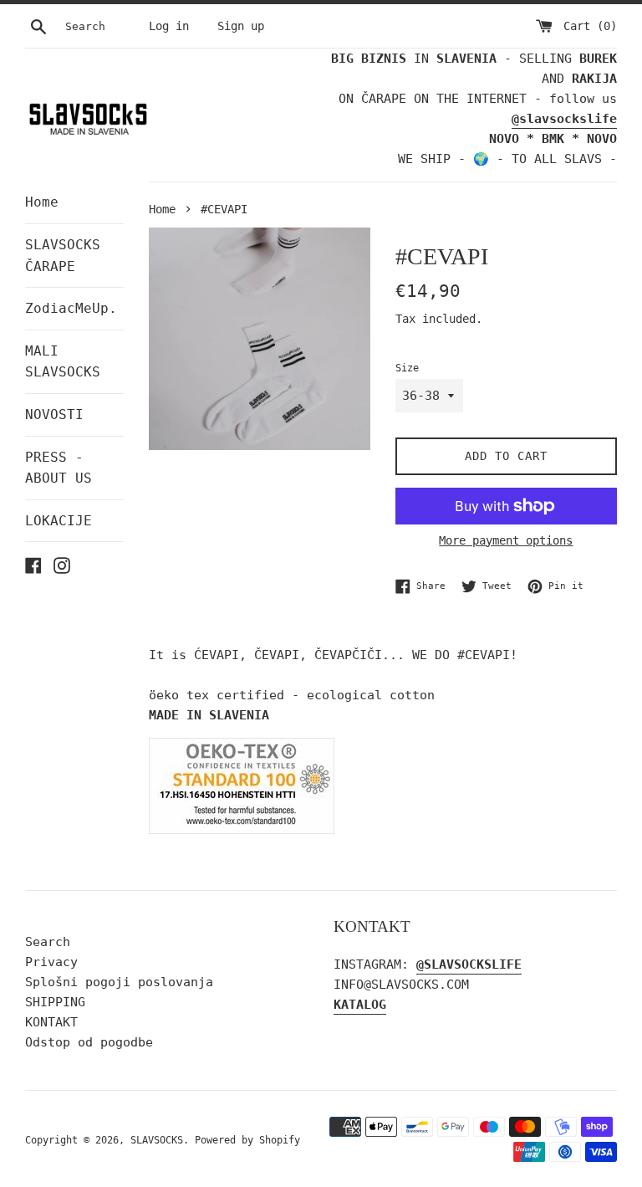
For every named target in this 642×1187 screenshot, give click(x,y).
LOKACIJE (58, 521)
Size (407, 368)
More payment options (506, 540)
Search (47, 941)
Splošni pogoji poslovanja (119, 982)
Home (42, 202)
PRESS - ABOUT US (58, 468)
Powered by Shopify (247, 1140)
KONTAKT (51, 1022)
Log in (169, 26)
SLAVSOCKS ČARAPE (62, 255)
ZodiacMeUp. (71, 308)
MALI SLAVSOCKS (62, 362)
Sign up (240, 26)
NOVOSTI (54, 414)
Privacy (51, 962)
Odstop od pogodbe (89, 1042)
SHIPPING (55, 1002)
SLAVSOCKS (156, 1140)
